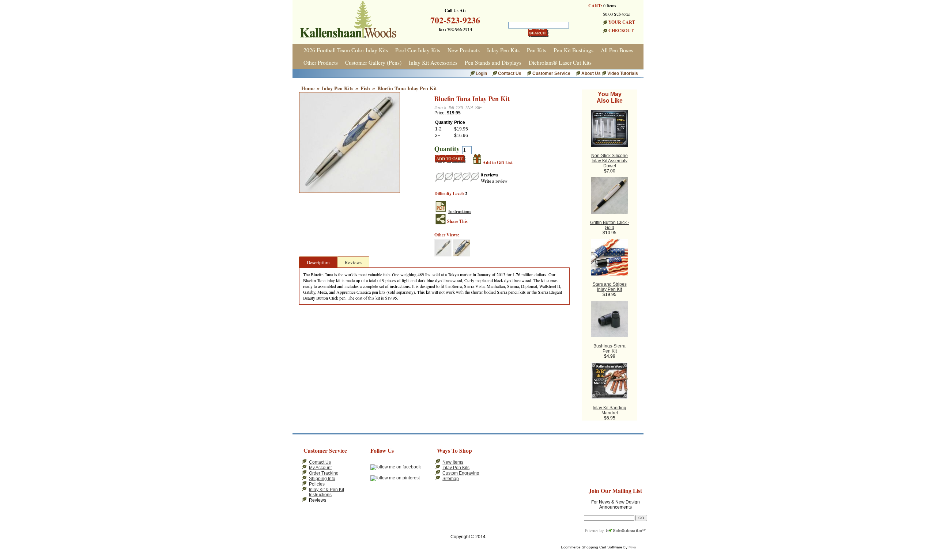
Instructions (459, 211)
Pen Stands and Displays (493, 62)
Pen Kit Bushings (573, 50)
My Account (320, 467)
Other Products (320, 62)
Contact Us (509, 73)
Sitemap (450, 478)
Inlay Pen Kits (503, 50)
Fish (365, 88)
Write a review (494, 181)
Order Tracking (324, 473)
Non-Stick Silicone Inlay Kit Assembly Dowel (609, 160)
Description (318, 262)
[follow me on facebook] (395, 467)
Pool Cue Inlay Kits (417, 50)
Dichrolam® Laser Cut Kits (560, 62)
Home (307, 88)
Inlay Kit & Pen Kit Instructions (326, 492)
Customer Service (551, 73)
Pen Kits (536, 50)
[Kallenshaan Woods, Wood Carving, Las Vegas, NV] (511, 462)
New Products (464, 50)
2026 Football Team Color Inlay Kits (345, 50)
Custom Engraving (460, 473)
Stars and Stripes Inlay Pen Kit (610, 287)
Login (481, 73)
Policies (317, 484)
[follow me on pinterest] (395, 477)
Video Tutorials (622, 73)
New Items (452, 462)
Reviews (353, 262)
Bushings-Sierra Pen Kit (609, 348)
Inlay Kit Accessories (433, 62)
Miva (632, 547)
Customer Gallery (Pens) (373, 62)
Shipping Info (322, 478)
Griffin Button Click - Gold (609, 225)
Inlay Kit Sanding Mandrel (609, 410)
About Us (591, 73)
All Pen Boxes (617, 50)
